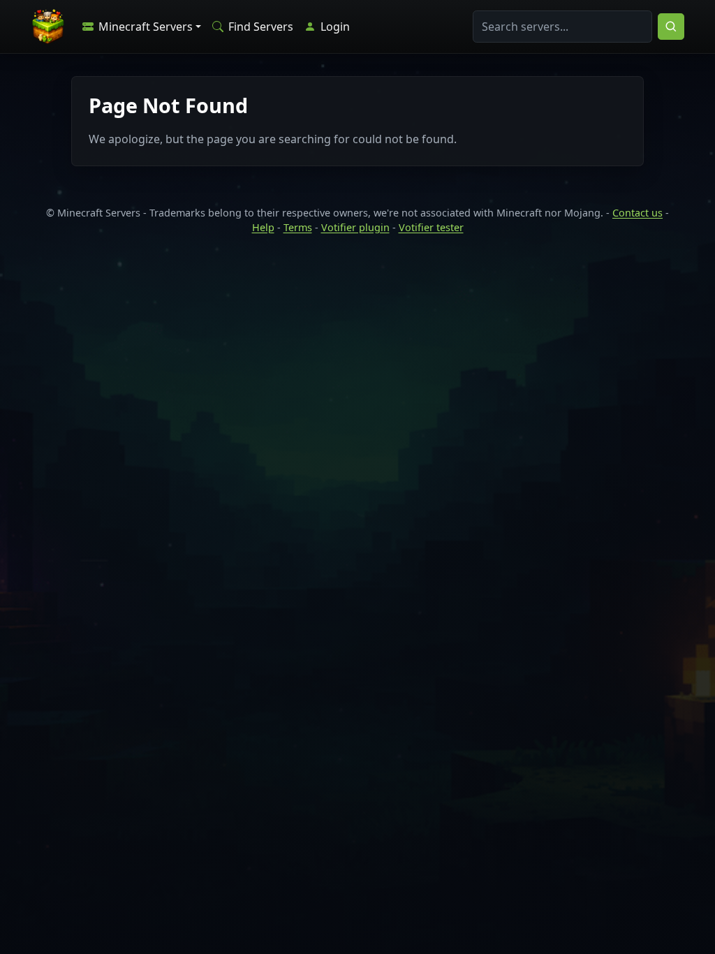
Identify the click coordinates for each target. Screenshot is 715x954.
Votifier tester (431, 227)
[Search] (671, 26)
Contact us (637, 212)
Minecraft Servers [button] (144, 26)
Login (334, 26)
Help (263, 227)
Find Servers (259, 26)
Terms (297, 227)
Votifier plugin (355, 227)
